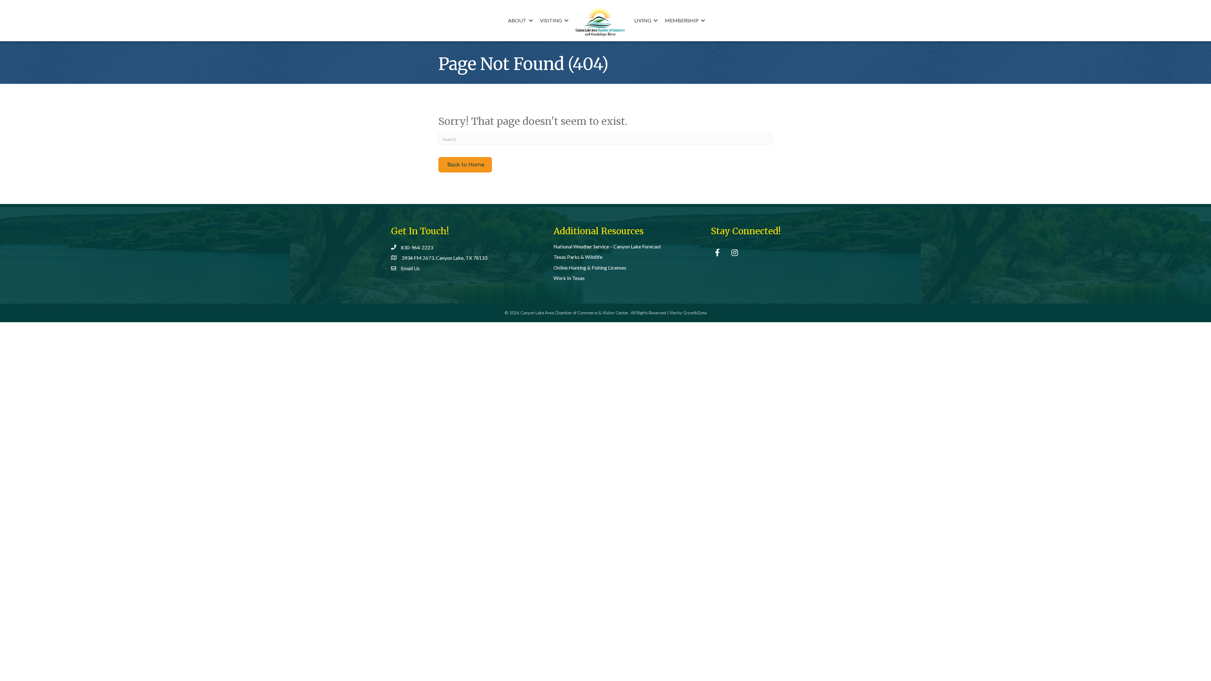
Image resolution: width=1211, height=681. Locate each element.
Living (642, 20)
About (517, 20)
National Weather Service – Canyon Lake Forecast (607, 246)
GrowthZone (695, 312)
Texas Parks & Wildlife (577, 257)
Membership (682, 20)
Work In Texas (569, 278)
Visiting (551, 20)
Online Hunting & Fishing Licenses (589, 268)
